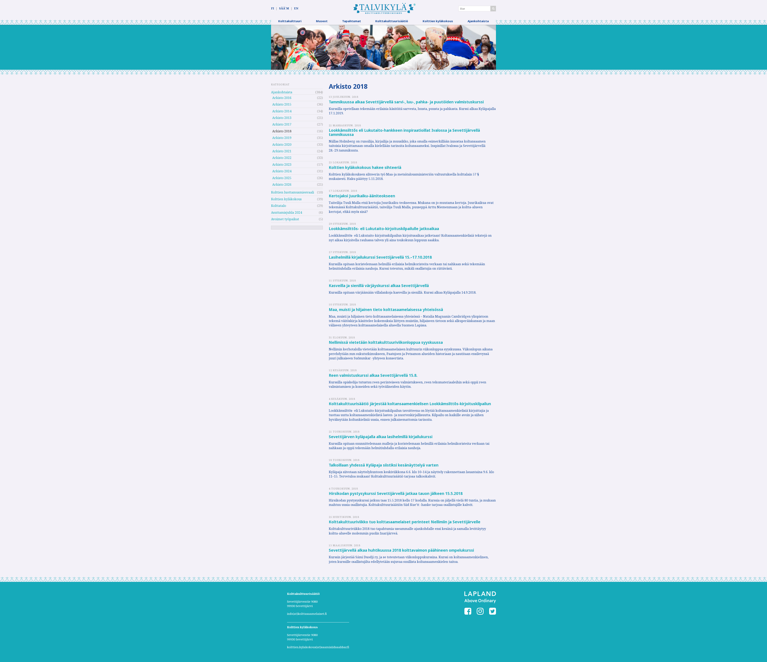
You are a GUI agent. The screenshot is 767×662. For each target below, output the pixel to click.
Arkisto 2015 (281, 104)
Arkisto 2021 (281, 151)
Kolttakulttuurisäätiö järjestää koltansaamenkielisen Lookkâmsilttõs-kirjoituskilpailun (410, 403)
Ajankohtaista (478, 21)
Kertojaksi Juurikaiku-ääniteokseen (362, 195)
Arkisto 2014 (281, 111)
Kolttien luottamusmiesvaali (292, 192)
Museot (322, 21)
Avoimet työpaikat (285, 219)
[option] (383, 47)
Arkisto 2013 (281, 118)
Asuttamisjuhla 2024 (286, 212)
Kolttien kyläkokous (438, 21)
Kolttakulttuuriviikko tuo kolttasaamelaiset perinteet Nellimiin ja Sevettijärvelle (404, 521)
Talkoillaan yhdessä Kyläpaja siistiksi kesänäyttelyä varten (383, 465)
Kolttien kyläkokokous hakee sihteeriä (365, 167)
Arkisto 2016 (281, 98)
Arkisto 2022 (281, 158)
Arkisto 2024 (281, 171)
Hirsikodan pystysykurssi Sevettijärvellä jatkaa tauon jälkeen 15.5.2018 (396, 493)
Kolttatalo (278, 205)
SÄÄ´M (284, 8)
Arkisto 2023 (281, 164)
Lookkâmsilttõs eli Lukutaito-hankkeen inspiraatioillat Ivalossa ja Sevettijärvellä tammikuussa (404, 132)
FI (272, 8)
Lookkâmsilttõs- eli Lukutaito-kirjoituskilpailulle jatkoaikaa (384, 228)
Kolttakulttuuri (289, 21)
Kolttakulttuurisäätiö (391, 21)
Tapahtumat (351, 21)
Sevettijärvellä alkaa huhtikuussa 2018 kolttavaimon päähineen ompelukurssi (401, 550)
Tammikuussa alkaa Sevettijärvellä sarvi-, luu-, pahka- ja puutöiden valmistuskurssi (406, 102)
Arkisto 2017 (281, 124)
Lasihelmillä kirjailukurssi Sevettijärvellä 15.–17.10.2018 (380, 257)
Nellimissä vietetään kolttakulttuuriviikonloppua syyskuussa (386, 342)
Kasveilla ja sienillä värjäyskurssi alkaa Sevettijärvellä (379, 285)
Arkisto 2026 (281, 184)
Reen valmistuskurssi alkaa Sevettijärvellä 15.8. (373, 375)
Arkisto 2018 (281, 131)
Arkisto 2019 (281, 138)
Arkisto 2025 (281, 178)
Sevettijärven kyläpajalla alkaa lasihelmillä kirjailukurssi (380, 436)
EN (296, 8)
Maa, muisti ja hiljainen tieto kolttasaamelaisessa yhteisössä (386, 309)
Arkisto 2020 (281, 144)
